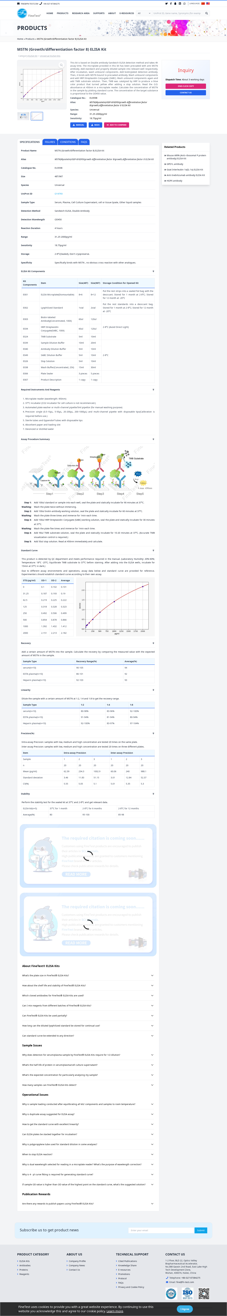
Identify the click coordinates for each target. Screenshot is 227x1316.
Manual (80, 125)
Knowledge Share (127, 1265)
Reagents (24, 1274)
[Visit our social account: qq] (175, 3)
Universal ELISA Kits (50, 55)
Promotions (124, 1274)
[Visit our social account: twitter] (166, 3)
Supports (99, 13)
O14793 (59, 193)
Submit (201, 1230)
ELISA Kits (24, 1261)
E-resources (127, 13)
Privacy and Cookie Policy (131, 1287)
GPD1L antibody (175, 164)
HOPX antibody (174, 180)
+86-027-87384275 (190, 1277)
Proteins (23, 1269)
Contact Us (186, 92)
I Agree (185, 1309)
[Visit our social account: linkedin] (180, 3)
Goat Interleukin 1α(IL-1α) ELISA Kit (185, 169)
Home (49, 13)
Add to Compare (118, 125)
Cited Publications (127, 1261)
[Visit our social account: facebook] (171, 3)
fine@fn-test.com (185, 1282)
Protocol (122, 1278)
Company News (77, 1265)
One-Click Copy (186, 86)
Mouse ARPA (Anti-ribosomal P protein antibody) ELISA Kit (186, 157)
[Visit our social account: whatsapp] (184, 3)
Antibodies (25, 1265)
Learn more (115, 1311)
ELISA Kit (32, 55)
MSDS (97, 125)
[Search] (206, 13)
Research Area (81, 13)
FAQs (121, 1282)
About (112, 13)
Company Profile (77, 1261)
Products (62, 13)
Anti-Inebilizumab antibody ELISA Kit (186, 175)
